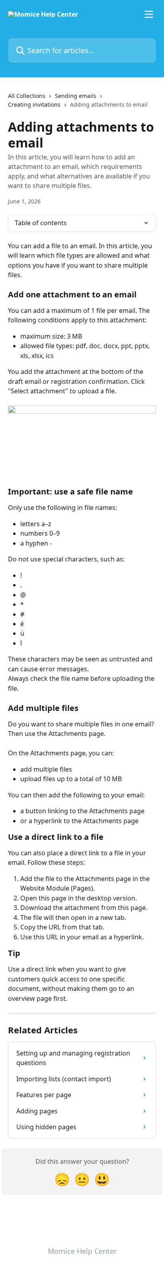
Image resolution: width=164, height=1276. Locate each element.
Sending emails (75, 96)
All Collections (26, 96)
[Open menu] (149, 14)
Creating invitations (34, 104)
